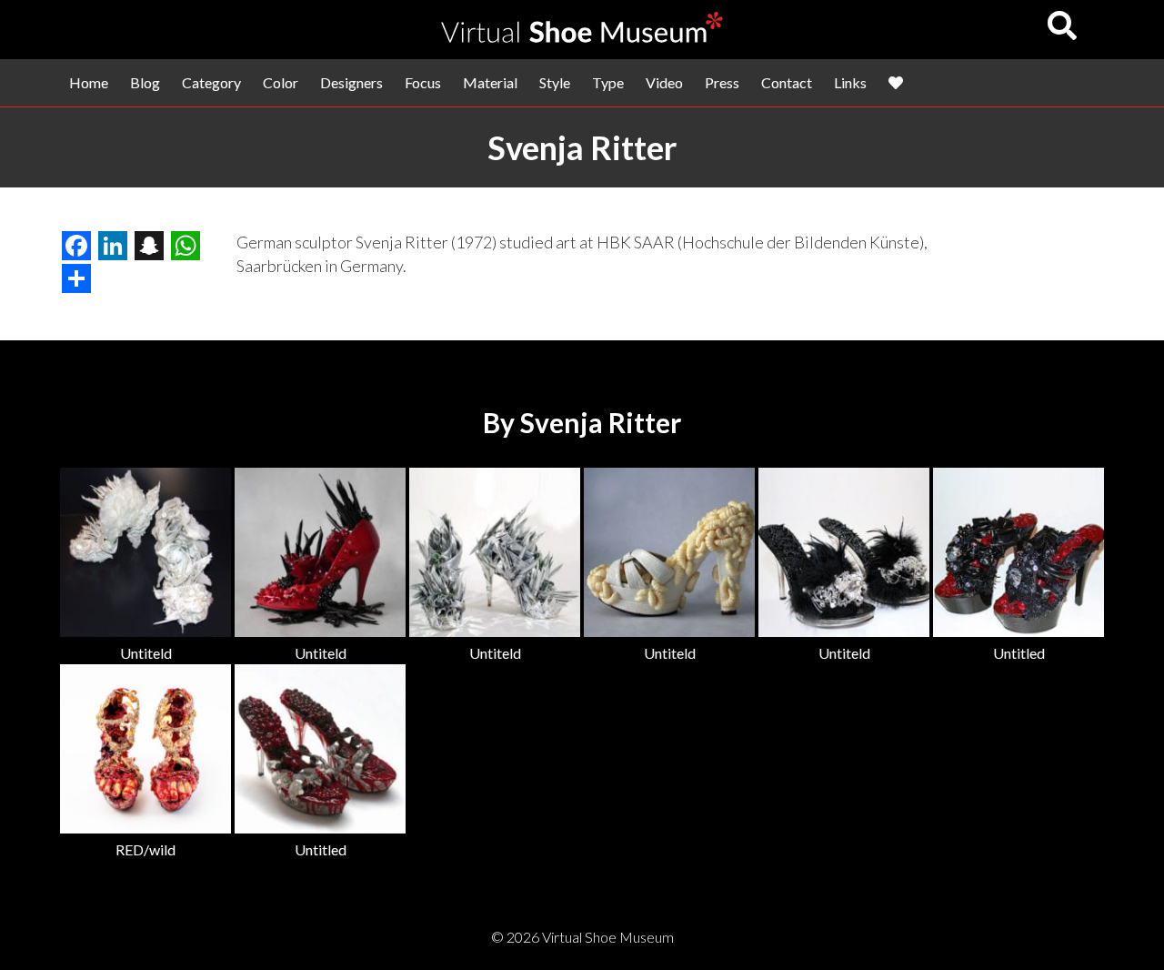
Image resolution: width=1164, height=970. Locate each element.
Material (490, 82)
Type (608, 82)
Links (850, 82)
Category (211, 82)
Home (88, 82)
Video (664, 82)
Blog (145, 82)
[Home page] (582, 36)
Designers (351, 82)
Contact (786, 82)
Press (722, 82)
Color (280, 82)
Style (554, 82)
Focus (423, 82)
